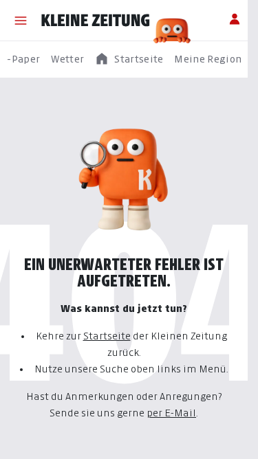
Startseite (107, 336)
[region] (129, 59)
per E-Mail (171, 412)
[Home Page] (95, 20)
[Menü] (20, 20)
